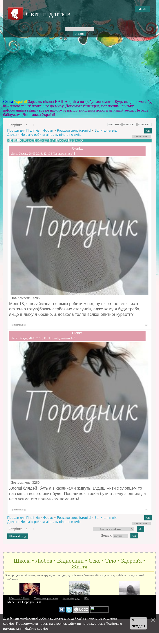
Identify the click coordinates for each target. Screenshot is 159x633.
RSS (86, 598)
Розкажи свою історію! (74, 130)
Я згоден (138, 623)
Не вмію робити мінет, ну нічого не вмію (50, 134)
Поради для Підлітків (23, 130)
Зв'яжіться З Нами (18, 598)
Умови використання (46, 598)
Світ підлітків (48, 14)
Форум (48, 130)
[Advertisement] (79, 68)
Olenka (77, 148)
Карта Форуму (71, 598)
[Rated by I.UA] (99, 611)
